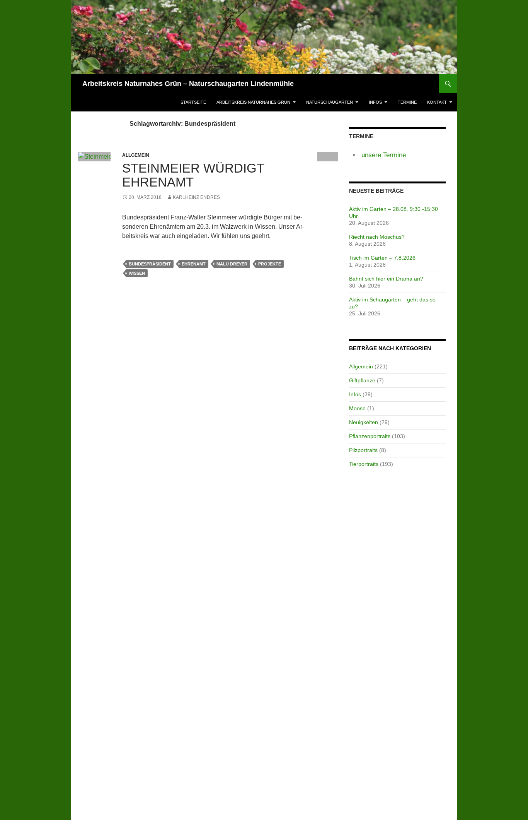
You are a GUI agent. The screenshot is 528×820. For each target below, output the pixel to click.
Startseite (193, 102)
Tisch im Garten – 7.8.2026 (382, 258)
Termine (407, 102)
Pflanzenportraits (369, 436)
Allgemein (361, 366)
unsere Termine (383, 155)
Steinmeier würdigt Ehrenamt (193, 175)
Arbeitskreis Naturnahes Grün (253, 102)
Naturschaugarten (329, 102)
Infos (375, 102)
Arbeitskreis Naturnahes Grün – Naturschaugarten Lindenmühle (188, 83)
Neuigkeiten (363, 422)
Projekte (269, 264)
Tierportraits (363, 464)
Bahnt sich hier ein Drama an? (386, 279)
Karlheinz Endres (196, 197)
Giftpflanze (362, 380)
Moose (357, 408)
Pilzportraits (363, 450)
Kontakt (437, 102)
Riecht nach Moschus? (377, 237)
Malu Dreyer (231, 264)
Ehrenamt (194, 264)
